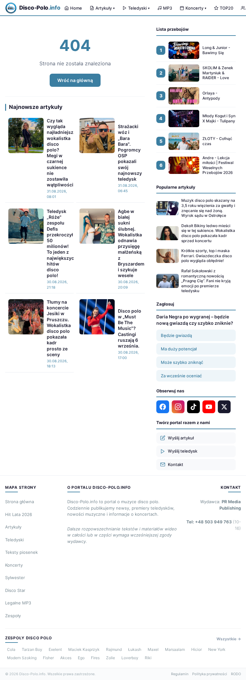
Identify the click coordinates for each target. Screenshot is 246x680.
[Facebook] (162, 406)
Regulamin (179, 674)
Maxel (153, 649)
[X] (224, 406)
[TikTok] (193, 406)
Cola (11, 649)
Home (76, 8)
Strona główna (19, 501)
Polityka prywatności (209, 674)
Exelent (55, 649)
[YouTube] (208, 406)
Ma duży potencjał (179, 348)
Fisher (48, 657)
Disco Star (15, 590)
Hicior (196, 649)
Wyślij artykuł (181, 437)
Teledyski (139, 8)
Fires (95, 657)
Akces (65, 657)
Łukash (134, 649)
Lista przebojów (172, 29)
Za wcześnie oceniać (181, 375)
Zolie (110, 657)
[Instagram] (178, 406)
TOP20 (226, 8)
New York (217, 649)
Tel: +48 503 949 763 (213, 525)
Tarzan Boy (32, 649)
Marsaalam (175, 649)
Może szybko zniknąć (182, 362)
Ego (81, 657)
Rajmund (114, 649)
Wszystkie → (229, 638)
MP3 (167, 8)
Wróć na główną (75, 80)
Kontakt (175, 464)
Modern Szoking (22, 657)
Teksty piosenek (21, 552)
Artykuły (105, 8)
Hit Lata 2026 (18, 514)
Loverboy (129, 657)
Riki (148, 657)
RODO (236, 674)
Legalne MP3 (18, 602)
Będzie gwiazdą (176, 335)
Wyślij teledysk (182, 451)
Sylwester (15, 577)
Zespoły (13, 615)
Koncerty (195, 8)
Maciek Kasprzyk (84, 649)
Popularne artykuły (175, 187)
